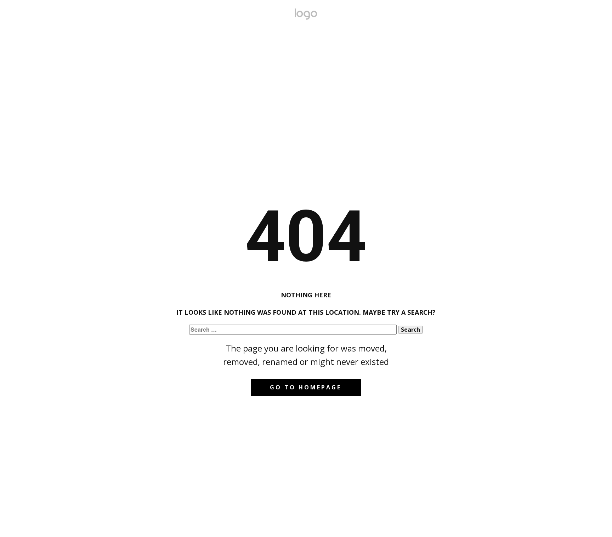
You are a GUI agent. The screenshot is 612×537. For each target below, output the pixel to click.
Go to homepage (305, 387)
